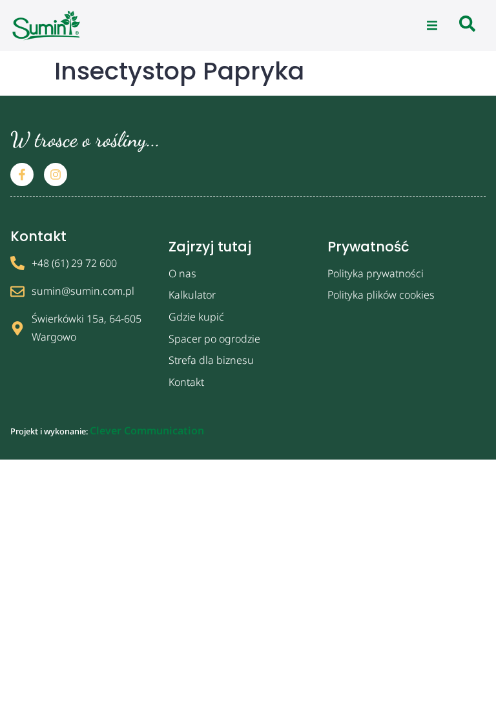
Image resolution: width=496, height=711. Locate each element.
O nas (182, 273)
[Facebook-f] (22, 174)
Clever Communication (147, 430)
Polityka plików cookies (381, 295)
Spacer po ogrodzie (214, 339)
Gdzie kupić (196, 317)
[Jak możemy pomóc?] (467, 25)
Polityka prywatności (375, 273)
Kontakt (186, 382)
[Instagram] (55, 174)
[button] (432, 25)
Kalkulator (192, 295)
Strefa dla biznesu (211, 360)
